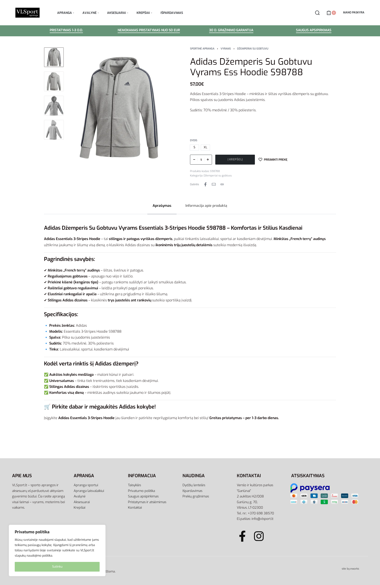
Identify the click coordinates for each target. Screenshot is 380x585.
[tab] (162, 205)
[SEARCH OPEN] (317, 12)
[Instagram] (258, 536)
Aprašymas (162, 205)
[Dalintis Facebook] (205, 184)
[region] (57, 550)
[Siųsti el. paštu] (214, 184)
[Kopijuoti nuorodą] (222, 184)
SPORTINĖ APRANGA (202, 48)
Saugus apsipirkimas (313, 30)
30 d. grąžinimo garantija (231, 30)
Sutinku (57, 567)
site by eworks (350, 568)
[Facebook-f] (242, 536)
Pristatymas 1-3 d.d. (66, 30)
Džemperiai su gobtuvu (252, 48)
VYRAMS (226, 48)
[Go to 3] (54, 106)
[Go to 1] (54, 57)
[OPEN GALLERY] (119, 107)
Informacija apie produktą (206, 205)
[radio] (194, 147)
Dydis (193, 140)
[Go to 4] (54, 130)
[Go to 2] (54, 81)
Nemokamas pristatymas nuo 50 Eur (149, 30)
